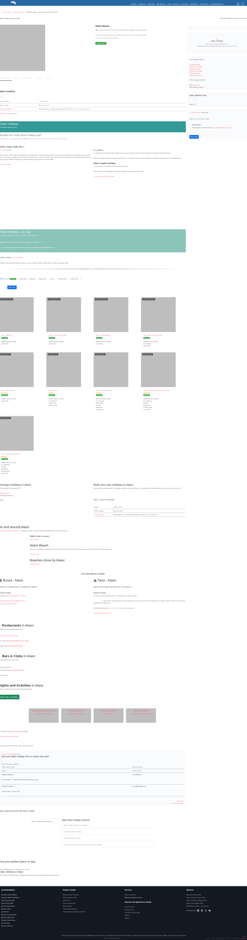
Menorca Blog (67, 906)
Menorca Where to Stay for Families (74, 911)
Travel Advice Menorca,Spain (222, 127)
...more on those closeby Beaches (104, 176)
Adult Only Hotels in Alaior (73, 832)
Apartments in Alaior (195, 75)
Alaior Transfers (8, 754)
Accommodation (27, 78)
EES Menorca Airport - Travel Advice (198, 906)
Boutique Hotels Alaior (196, 66)
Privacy (229, 938)
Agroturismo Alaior (195, 69)
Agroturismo (43, 279)
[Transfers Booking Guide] (238, 3)
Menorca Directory (130, 895)
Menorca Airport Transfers (71, 895)
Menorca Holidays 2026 (194, 895)
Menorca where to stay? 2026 (196, 897)
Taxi (75, 109)
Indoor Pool (75, 279)
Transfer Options (99, 514)
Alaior (34, 539)
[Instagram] (206, 910)
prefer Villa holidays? (17, 257)
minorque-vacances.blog (132, 912)
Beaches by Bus (35, 554)
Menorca (127, 915)
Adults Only (23, 279)
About (207, 938)
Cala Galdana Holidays (70, 909)
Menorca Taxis (112, 608)
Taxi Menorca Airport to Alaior (102, 613)
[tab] (108, 825)
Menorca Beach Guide (70, 897)
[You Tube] (209, 910)
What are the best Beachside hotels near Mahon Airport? (83, 845)
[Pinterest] (202, 910)
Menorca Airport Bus (69, 903)
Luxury (53, 279)
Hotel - (6, 335)
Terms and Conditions (218, 938)
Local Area (38, 78)
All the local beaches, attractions (10, 531)
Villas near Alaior (194, 73)
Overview (16, 78)
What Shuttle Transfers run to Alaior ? (76, 825)
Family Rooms (63, 279)
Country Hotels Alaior (195, 71)
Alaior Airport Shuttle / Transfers (16, 596)
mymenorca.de (129, 909)
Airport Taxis (67, 900)
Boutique (33, 279)
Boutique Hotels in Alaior (72, 838)
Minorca (127, 918)
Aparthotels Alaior (194, 64)
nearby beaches (101, 43)
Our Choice (9, 279)
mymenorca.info (130, 907)
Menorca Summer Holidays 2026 (197, 900)
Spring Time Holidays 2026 (195, 903)
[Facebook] (198, 910)
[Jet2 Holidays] (194, 85)
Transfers (48, 78)
